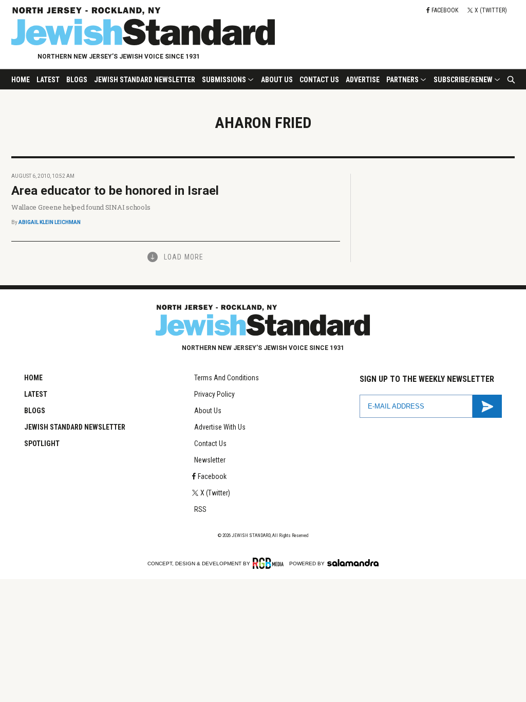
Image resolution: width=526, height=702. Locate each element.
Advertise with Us (220, 427)
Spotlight (42, 443)
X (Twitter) (215, 493)
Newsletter (210, 460)
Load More (183, 257)
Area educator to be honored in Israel (115, 190)
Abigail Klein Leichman (49, 222)
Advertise (363, 80)
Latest (48, 80)
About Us (277, 80)
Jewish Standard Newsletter (144, 80)
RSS (200, 509)
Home (20, 80)
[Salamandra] (353, 562)
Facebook (212, 476)
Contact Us (319, 80)
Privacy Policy (214, 394)
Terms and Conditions (226, 378)
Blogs (76, 80)
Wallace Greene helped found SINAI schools (80, 207)
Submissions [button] (224, 80)
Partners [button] (402, 80)
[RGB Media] (270, 563)
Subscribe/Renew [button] (463, 80)
